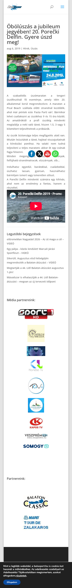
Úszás (34, 48)
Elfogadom (12, 582)
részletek (21, 575)
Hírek (26, 48)
